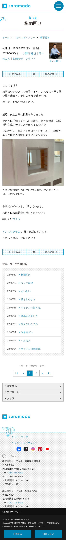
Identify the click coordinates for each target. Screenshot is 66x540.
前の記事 (16, 74)
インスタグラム (11, 231)
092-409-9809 (16, 502)
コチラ (16, 219)
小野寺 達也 (29, 53)
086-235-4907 (16, 472)
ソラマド (30, 58)
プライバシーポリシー (25, 442)
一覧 (33, 74)
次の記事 (49, 74)
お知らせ (18, 58)
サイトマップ (21, 437)
